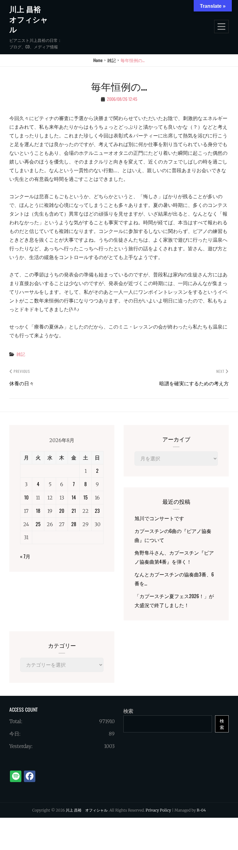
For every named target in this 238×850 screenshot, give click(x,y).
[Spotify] (15, 776)
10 (26, 497)
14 (74, 497)
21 (74, 510)
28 (73, 524)
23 (97, 510)
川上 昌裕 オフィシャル (28, 19)
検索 (128, 711)
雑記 (111, 60)
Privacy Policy (158, 810)
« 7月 (25, 556)
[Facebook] (29, 776)
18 (38, 510)
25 (38, 524)
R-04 (201, 810)
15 (85, 497)
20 (61, 510)
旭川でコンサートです (159, 518)
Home (98, 60)
